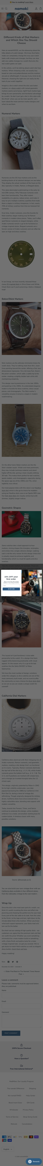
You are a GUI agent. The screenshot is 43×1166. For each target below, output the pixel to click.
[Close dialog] (41, 571)
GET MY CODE (11, 589)
